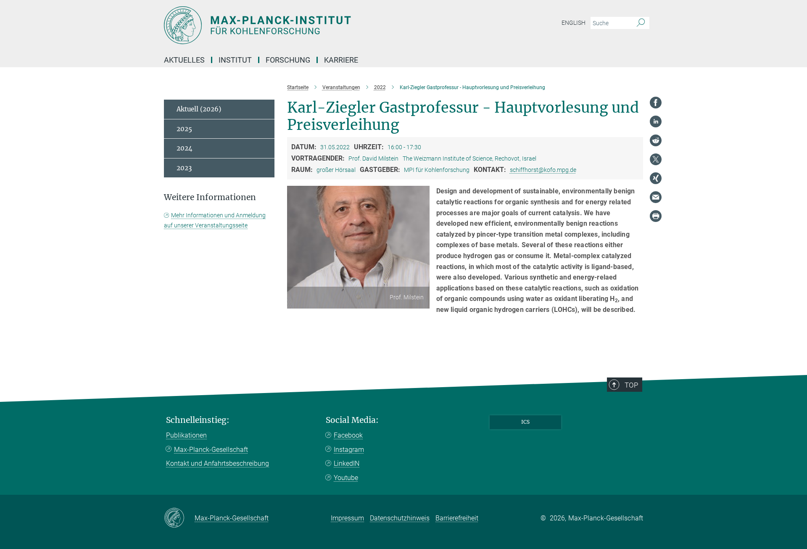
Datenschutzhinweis (400, 518)
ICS (525, 422)
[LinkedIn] (655, 121)
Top (631, 385)
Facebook (348, 435)
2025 (184, 129)
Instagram (349, 450)
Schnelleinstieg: (197, 420)
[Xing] (655, 178)
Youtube (346, 478)
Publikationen (186, 435)
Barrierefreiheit (456, 518)
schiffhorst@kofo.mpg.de (543, 169)
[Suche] (640, 23)
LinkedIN (346, 463)
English (573, 22)
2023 (184, 168)
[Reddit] (655, 140)
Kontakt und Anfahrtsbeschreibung (217, 463)
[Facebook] (655, 102)
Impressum (347, 518)
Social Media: (352, 420)
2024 (185, 148)
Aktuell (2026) (199, 109)
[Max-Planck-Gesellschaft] (179, 518)
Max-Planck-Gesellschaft (211, 450)
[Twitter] (655, 159)
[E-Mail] (655, 197)
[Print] (655, 216)
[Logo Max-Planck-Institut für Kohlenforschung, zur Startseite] (321, 25)
